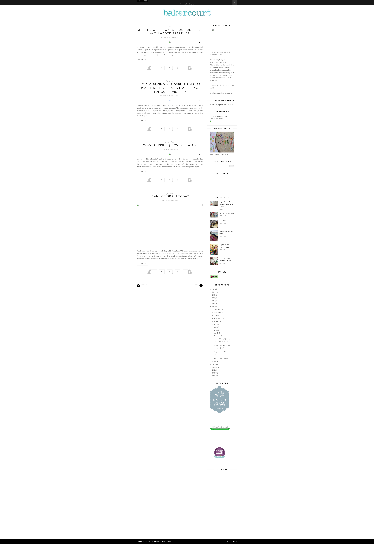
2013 (213, 367)
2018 (213, 298)
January (216, 361)
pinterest (169, 193)
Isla (169, 26)
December (217, 310)
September (218, 318)
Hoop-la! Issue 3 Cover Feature (169, 145)
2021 (213, 289)
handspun (169, 81)
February (217, 336)
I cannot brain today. (170, 196)
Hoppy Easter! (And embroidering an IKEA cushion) (226, 204)
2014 (213, 364)
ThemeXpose (156, 541)
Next (199, 42)
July (215, 324)
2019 (213, 295)
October (217, 315)
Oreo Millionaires (225, 221)
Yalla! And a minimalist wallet (227, 232)
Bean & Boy (216, 75)
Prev (140, 42)
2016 (213, 304)
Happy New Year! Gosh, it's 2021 (225, 246)
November (217, 312)
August (216, 321)
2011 (213, 373)
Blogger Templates (142, 541)
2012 (213, 370)
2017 (213, 301)
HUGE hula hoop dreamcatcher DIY (225, 259)
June (215, 327)
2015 (213, 307)
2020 (213, 292)
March (216, 333)
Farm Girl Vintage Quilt (227, 213)
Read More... (142, 60)
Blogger (191, 4)
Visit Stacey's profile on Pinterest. (222, 105)
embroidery (169, 142)
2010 (213, 376)
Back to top (231, 542)
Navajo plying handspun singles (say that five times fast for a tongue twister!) (170, 88)
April (215, 330)
